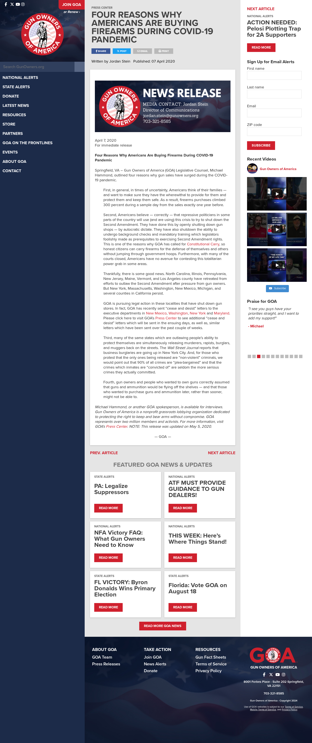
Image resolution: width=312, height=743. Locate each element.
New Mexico (156, 313)
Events (10, 152)
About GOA (14, 161)
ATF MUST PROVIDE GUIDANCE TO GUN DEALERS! (197, 489)
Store (9, 124)
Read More (108, 508)
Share (101, 51)
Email (144, 51)
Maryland (221, 313)
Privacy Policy (208, 670)
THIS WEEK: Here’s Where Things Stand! (197, 538)
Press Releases (106, 664)
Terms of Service (211, 664)
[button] (249, 356)
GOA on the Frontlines (27, 143)
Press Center (101, 8)
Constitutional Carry (203, 244)
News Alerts (155, 664)
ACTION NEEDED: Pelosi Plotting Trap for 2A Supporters (274, 28)
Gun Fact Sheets (210, 657)
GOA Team (102, 657)
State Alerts (16, 87)
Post (122, 51)
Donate (11, 96)
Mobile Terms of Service (263, 709)
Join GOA (71, 4)
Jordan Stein (120, 61)
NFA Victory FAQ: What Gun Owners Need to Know (119, 538)
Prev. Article (104, 453)
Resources (14, 115)
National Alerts (20, 77)
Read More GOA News (162, 626)
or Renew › (71, 12)
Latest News (16, 105)
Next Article (221, 453)
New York (198, 313)
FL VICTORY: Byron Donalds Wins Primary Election (125, 588)
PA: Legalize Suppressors (111, 489)
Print (165, 51)
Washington (178, 313)
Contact (12, 171)
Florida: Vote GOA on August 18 (198, 588)
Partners (13, 133)
